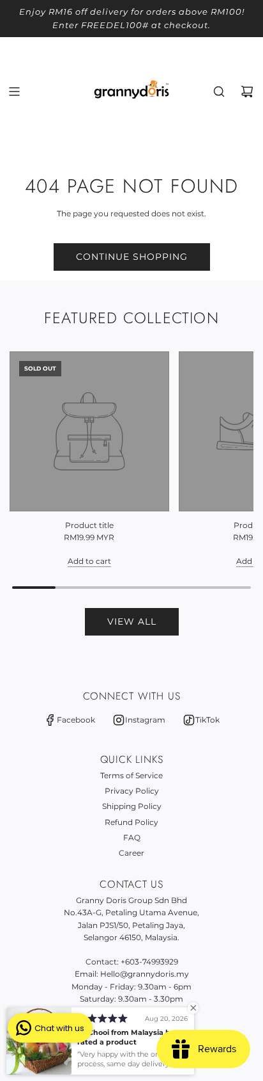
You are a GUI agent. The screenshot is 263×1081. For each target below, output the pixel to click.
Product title (89, 525)
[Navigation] (14, 91)
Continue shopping (132, 256)
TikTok (207, 720)
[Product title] (89, 431)
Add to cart (89, 561)
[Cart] (247, 91)
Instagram (145, 720)
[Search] (219, 91)
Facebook (76, 720)
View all (131, 621)
